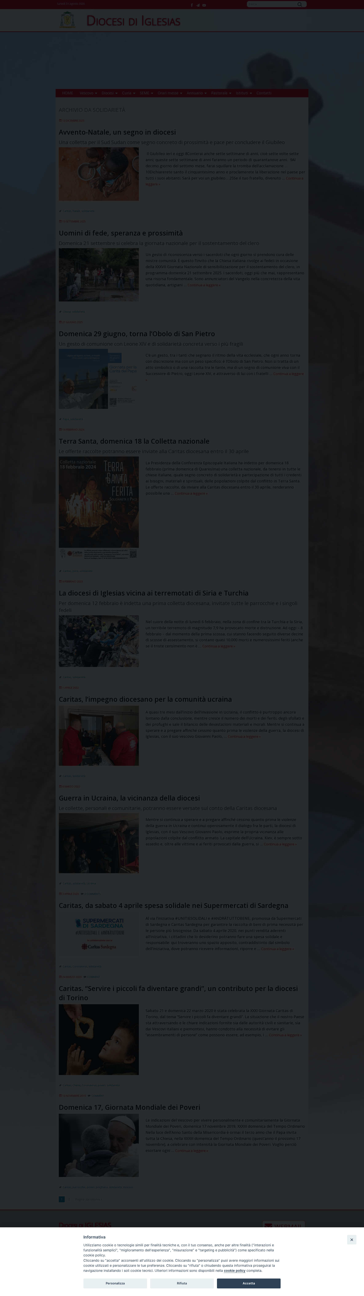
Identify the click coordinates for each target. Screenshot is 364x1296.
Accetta (249, 1283)
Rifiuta (182, 1283)
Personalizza (115, 1283)
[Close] (351, 1239)
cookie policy (234, 1270)
